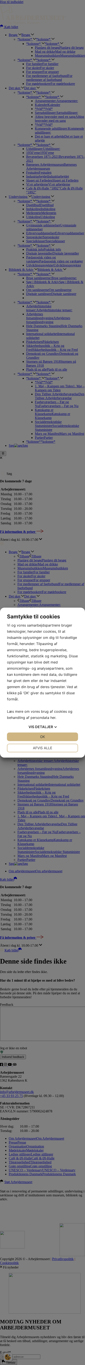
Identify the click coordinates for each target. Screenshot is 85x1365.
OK (42, 736)
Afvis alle (42, 748)
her (52, 717)
